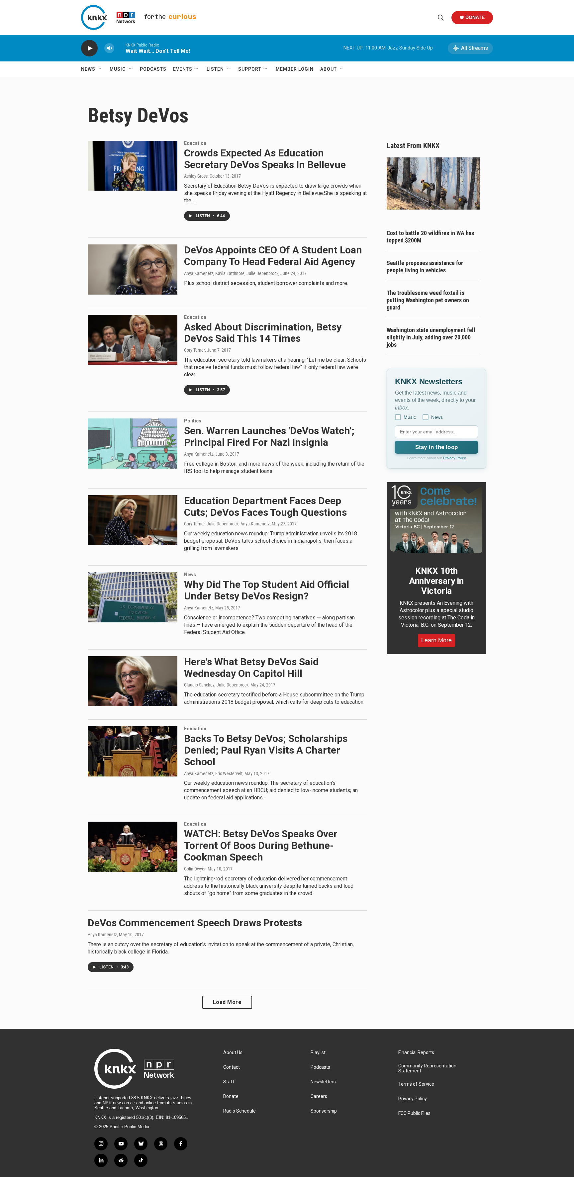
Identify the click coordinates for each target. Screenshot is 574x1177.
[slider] (120, 48)
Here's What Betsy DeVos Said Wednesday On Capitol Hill (251, 667)
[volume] (109, 48)
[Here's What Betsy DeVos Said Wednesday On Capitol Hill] (132, 681)
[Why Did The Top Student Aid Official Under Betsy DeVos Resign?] (132, 597)
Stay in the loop (436, 447)
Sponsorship (324, 1111)
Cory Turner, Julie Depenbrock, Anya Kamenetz (227, 523)
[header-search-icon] (440, 18)
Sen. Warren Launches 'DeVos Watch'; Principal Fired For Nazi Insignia (269, 436)
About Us (232, 1052)
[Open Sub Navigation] (100, 69)
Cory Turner (194, 350)
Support (249, 69)
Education (195, 143)
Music (118, 69)
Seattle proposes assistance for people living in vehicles (425, 266)
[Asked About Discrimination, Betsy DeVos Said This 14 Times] (132, 340)
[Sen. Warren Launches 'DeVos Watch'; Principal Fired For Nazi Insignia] (132, 443)
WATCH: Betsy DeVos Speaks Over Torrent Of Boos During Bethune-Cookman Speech (260, 845)
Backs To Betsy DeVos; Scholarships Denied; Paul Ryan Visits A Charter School (265, 750)
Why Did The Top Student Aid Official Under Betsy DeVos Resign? (266, 590)
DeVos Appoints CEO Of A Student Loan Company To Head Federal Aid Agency (273, 255)
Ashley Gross (196, 176)
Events (182, 69)
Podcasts (153, 69)
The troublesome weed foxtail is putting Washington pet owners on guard (428, 300)
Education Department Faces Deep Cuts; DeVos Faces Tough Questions (265, 506)
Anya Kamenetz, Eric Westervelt (213, 773)
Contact (231, 1067)
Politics (192, 420)
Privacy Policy (454, 458)
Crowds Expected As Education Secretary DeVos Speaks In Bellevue (265, 158)
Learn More (436, 640)
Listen (215, 69)
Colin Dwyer (195, 868)
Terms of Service (416, 1084)
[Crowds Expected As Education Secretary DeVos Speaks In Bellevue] (132, 166)
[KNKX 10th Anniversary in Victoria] (436, 519)
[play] (89, 48)
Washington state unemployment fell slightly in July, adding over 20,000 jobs (431, 337)
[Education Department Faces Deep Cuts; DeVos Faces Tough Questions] (132, 520)
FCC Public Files (414, 1113)
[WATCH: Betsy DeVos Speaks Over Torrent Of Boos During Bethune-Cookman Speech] (132, 846)
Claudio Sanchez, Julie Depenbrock (216, 684)
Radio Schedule (239, 1111)
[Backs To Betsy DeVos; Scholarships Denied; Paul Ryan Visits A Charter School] (132, 751)
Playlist (318, 1052)
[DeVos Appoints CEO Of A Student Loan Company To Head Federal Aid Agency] (132, 269)
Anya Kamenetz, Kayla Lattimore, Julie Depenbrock (231, 273)
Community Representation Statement (427, 1068)
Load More (227, 1002)
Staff (229, 1081)
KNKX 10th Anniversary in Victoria (436, 581)
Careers (319, 1096)
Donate (475, 17)
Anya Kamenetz (198, 454)
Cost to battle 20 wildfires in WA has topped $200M (430, 236)
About (328, 69)
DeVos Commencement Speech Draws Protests (195, 923)
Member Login (295, 69)
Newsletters (323, 1081)
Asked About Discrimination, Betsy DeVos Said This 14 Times (262, 332)
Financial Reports (416, 1052)
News (88, 69)
